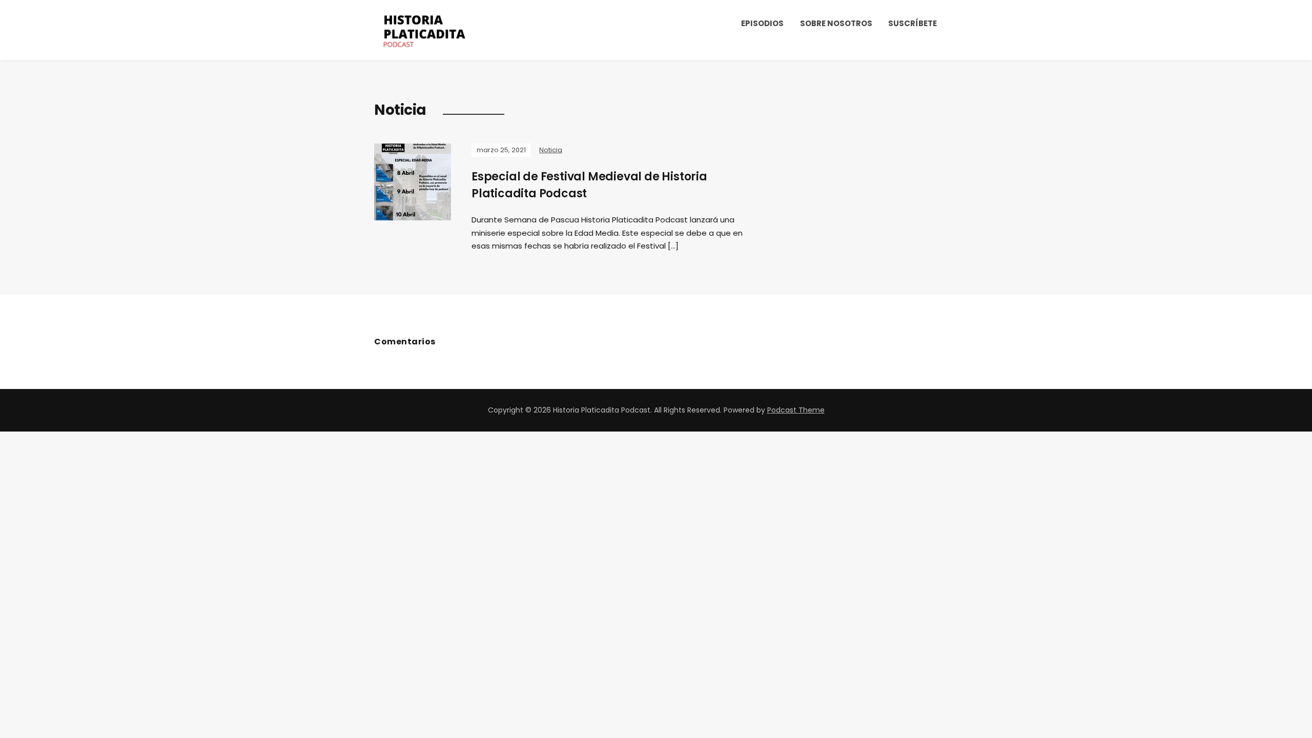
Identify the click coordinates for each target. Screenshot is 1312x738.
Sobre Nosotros (836, 23)
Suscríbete (912, 23)
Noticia (550, 150)
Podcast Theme (796, 410)
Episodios (762, 23)
